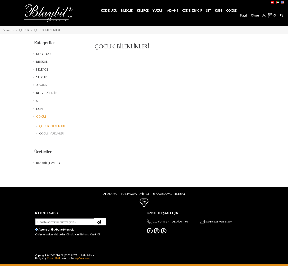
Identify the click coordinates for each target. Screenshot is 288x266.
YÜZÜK (158, 10)
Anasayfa (8, 30)
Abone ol (44, 229)
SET (208, 10)
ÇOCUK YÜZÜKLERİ (51, 133)
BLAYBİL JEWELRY (48, 163)
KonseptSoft (53, 258)
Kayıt (243, 15)
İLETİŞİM (180, 193)
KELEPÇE (143, 10)
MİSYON (144, 193)
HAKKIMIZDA (128, 193)
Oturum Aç (258, 15)
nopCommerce (83, 258)
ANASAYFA (110, 193)
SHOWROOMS (162, 193)
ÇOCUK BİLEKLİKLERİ (52, 126)
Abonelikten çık (64, 229)
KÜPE (218, 10)
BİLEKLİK (127, 10)
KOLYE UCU (109, 10)
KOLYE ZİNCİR (192, 10)
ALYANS (172, 10)
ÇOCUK (231, 10)
